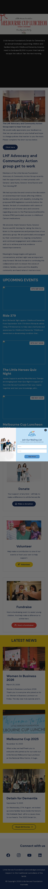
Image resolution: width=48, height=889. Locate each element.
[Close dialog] (45, 430)
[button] (32, 456)
